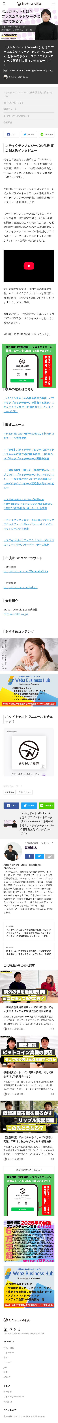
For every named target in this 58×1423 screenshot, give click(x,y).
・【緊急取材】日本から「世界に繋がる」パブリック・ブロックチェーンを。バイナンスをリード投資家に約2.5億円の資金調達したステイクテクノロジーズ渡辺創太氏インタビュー (29, 478)
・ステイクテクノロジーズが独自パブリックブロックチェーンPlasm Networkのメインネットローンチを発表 (29, 524)
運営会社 (8, 1391)
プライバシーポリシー (14, 1396)
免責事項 (8, 1401)
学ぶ (6, 1357)
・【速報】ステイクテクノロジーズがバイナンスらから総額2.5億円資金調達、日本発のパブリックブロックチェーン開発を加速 (29, 454)
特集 (52, 1029)
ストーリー (9, 1352)
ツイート (30, 134)
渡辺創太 (31, 847)
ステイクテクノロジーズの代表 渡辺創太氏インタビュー (28, 94)
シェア (13, 134)
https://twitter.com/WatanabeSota (26, 571)
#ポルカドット (25, 792)
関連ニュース (10, 109)
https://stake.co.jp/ (16, 614)
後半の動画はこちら (14, 102)
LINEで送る (48, 134)
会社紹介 (8, 122)
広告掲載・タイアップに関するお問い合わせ (24, 1416)
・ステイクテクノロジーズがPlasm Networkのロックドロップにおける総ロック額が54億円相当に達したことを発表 (28, 504)
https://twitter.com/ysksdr (21, 587)
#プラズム (9, 792)
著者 (6, 1372)
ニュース (8, 1362)
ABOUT (7, 1377)
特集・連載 (9, 1347)
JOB (5, 1367)
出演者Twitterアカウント (17, 115)
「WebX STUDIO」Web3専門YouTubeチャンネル (31, 70)
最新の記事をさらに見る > (29, 1169)
